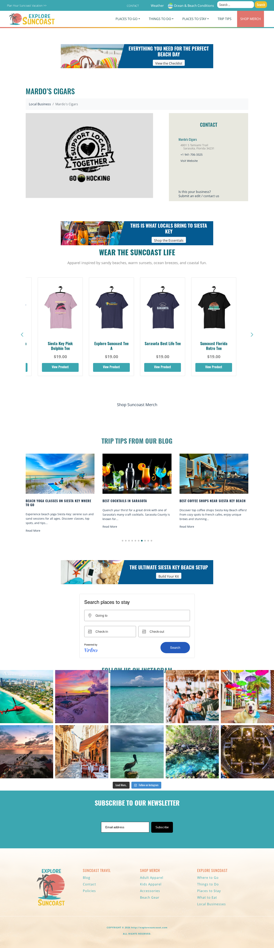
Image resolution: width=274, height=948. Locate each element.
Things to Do (208, 884)
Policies (89, 891)
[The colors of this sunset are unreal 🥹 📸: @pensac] (81, 696)
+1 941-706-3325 (192, 154)
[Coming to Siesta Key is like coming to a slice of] (192, 696)
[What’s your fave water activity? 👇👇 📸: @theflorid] (136, 696)
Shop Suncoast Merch (137, 404)
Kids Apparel (150, 884)
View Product (60, 367)
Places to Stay (209, 891)
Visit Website (189, 161)
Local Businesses (211, 904)
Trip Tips (224, 19)
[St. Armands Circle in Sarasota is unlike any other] (247, 751)
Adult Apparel (151, 877)
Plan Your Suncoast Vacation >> (27, 5)
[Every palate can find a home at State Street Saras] (81, 751)
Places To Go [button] (126, 19)
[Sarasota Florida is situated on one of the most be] (26, 696)
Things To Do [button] (160, 19)
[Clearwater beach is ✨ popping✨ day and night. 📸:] (26, 751)
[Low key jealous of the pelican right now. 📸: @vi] (136, 751)
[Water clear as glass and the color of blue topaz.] (192, 751)
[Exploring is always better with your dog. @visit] (247, 696)
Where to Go (208, 877)
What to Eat (207, 897)
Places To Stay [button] (194, 19)
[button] (252, 334)
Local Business (40, 104)
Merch (250, 19)
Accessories (150, 891)
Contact (133, 6)
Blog (86, 877)
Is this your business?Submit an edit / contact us (199, 194)
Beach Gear (149, 897)
